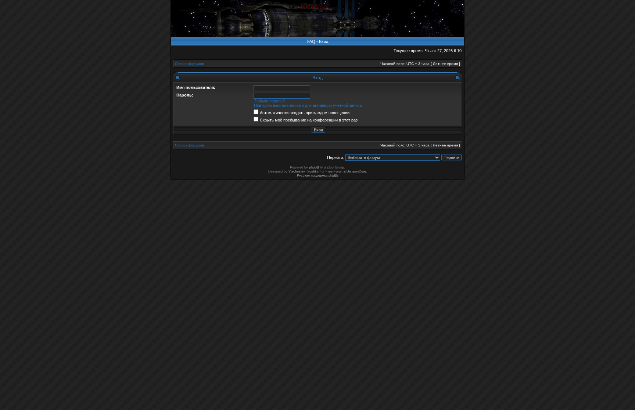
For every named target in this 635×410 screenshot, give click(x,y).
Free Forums (335, 171)
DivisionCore (356, 171)
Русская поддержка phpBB (317, 175)
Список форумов (189, 64)
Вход (323, 41)
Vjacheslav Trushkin (303, 171)
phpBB (314, 167)
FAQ (311, 41)
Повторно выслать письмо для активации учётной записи (308, 105)
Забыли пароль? (269, 101)
